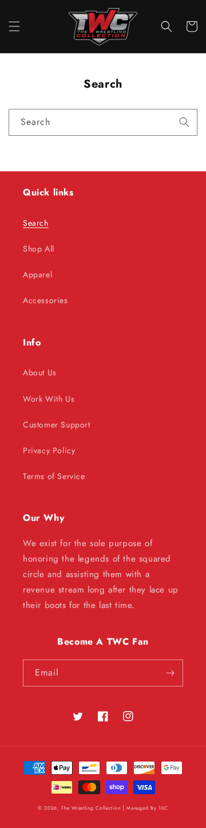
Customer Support (56, 424)
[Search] (184, 122)
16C (163, 808)
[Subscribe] (170, 673)
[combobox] (103, 122)
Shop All (38, 248)
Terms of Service (54, 476)
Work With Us (48, 399)
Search (36, 223)
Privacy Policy (49, 450)
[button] (14, 26)
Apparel (37, 274)
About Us (40, 372)
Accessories (45, 300)
